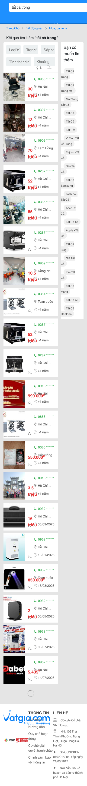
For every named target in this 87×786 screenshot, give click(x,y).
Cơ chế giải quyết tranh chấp (40, 748)
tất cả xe (72, 222)
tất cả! (70, 130)
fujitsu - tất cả (70, 154)
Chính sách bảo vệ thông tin (39, 759)
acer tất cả (68, 210)
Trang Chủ (12, 28)
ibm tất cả (68, 274)
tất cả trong (67, 74)
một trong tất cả (69, 101)
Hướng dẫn (36, 726)
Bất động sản (34, 28)
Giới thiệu (35, 719)
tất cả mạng (67, 288)
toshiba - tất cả (69, 196)
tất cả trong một (67, 88)
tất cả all (72, 300)
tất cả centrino (67, 311)
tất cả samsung (67, 182)
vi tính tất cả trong (70, 141)
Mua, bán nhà (58, 28)
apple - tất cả (70, 233)
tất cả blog (67, 247)
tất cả (70, 113)
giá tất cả (68, 260)
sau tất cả (68, 168)
